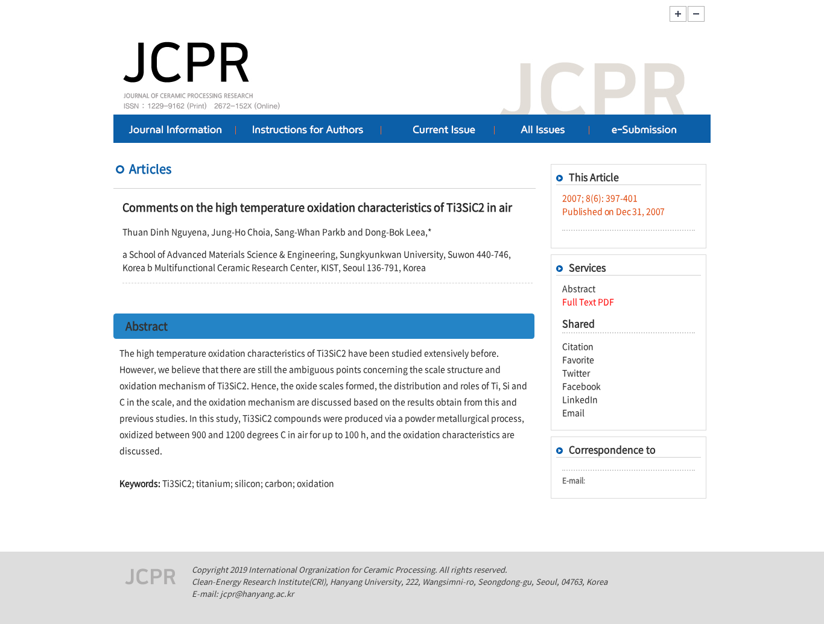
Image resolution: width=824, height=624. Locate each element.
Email (573, 412)
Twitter (576, 373)
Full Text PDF (588, 301)
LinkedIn (580, 399)
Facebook (581, 386)
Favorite (578, 359)
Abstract (578, 288)
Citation (578, 346)
